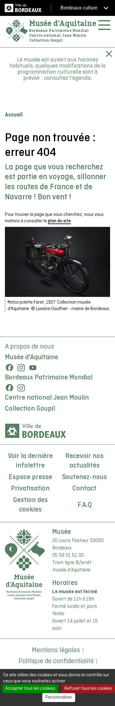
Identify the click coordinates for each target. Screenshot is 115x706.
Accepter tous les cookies (30, 689)
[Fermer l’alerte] (109, 54)
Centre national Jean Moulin (47, 398)
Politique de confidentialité (56, 661)
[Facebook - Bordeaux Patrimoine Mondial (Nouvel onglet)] (9, 387)
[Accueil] (17, 31)
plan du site (59, 221)
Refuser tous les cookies (88, 689)
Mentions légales (56, 650)
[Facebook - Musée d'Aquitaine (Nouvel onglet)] (9, 367)
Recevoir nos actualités (84, 461)
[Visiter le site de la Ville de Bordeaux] (35, 431)
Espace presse (30, 477)
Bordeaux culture (79, 7)
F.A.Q (85, 505)
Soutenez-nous (84, 477)
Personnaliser (58, 697)
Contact (84, 488)
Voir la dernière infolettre (30, 461)
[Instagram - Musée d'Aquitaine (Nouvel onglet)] (21, 367)
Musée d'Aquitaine (62, 23)
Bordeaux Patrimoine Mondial (49, 377)
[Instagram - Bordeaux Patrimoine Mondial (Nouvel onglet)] (21, 387)
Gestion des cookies (30, 505)
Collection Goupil (30, 409)
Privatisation (30, 488)
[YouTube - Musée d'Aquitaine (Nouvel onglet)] (32, 367)
